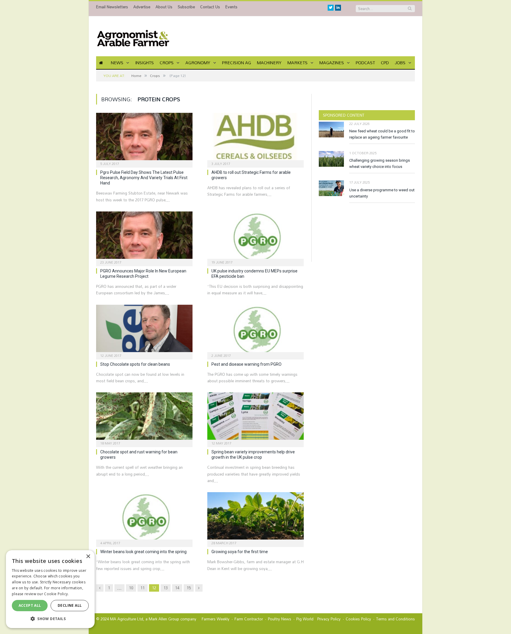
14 (177, 588)
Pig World (304, 619)
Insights (144, 63)
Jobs (400, 63)
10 (131, 588)
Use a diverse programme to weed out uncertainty (382, 193)
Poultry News (279, 619)
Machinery (269, 63)
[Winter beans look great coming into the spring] (144, 517)
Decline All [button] (70, 605)
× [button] (88, 556)
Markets (297, 63)
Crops (167, 63)
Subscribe (186, 7)
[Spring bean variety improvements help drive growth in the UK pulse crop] (255, 417)
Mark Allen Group (164, 619)
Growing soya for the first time (239, 551)
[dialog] (50, 589)
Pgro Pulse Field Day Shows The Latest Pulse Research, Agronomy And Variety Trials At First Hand (143, 177)
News (117, 63)
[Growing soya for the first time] (255, 517)
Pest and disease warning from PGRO (246, 364)
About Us (164, 7)
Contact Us (210, 7)
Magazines (331, 63)
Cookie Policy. (56, 593)
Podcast (365, 63)
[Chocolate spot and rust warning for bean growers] (144, 417)
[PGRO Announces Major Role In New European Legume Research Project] (144, 236)
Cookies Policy (358, 619)
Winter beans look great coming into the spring (143, 551)
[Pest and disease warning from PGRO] (255, 330)
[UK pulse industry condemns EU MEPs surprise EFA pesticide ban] (255, 236)
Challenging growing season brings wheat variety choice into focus (379, 163)
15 (189, 588)
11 (142, 588)
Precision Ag (236, 63)
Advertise (141, 7)
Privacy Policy (329, 619)
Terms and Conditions (395, 619)
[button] (50, 618)
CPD (385, 63)
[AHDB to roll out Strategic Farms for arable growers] (255, 138)
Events (231, 7)
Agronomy (197, 63)
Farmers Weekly (215, 619)
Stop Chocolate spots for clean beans (135, 364)
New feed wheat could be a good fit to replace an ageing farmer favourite (382, 134)
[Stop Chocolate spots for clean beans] (144, 330)
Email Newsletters (112, 7)
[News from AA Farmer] (133, 36)
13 (166, 588)
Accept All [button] (30, 605)
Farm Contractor (249, 619)
